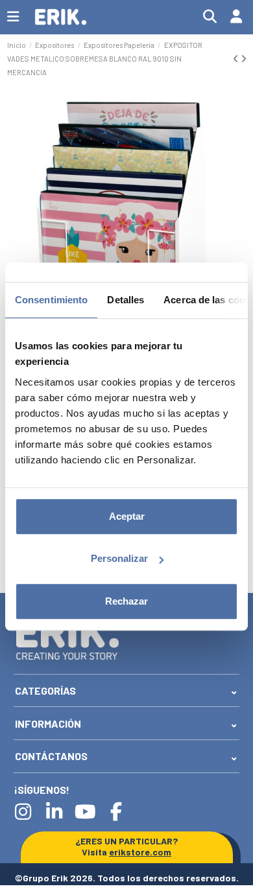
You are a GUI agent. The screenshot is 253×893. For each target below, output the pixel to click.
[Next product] (244, 58)
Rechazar (126, 601)
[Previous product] (237, 58)
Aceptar (127, 516)
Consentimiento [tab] (51, 299)
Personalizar (119, 558)
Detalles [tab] (125, 299)
